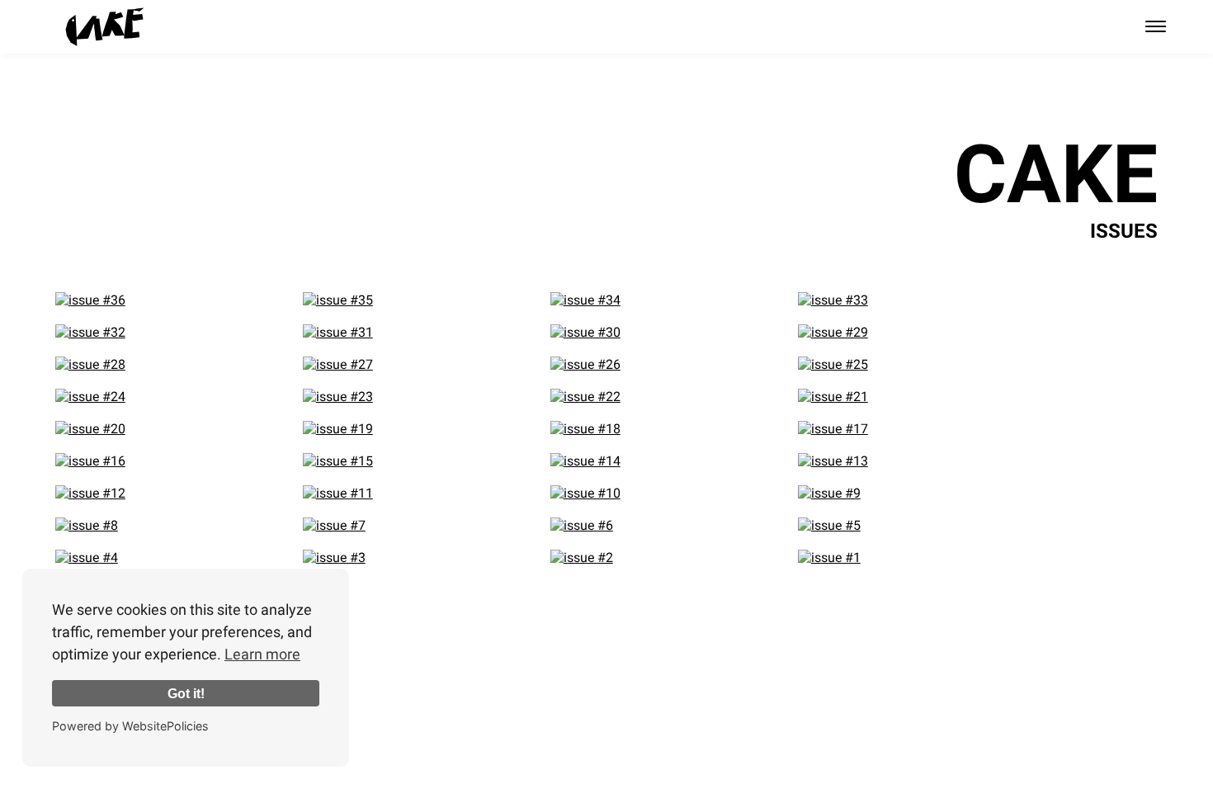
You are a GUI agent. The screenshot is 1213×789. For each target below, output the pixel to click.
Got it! (186, 693)
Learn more (262, 654)
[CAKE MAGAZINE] (105, 27)
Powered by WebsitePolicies (130, 726)
